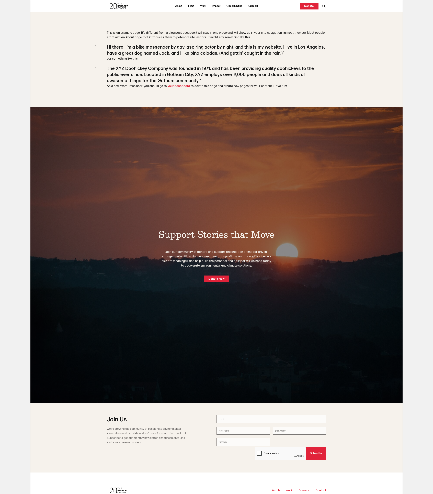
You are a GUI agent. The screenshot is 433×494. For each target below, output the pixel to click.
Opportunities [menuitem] (234, 6)
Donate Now (217, 278)
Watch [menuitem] (276, 490)
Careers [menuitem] (304, 490)
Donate (309, 6)
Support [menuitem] (253, 6)
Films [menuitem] (191, 6)
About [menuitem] (178, 6)
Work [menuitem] (203, 6)
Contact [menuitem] (321, 490)
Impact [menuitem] (216, 6)
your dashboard (179, 86)
